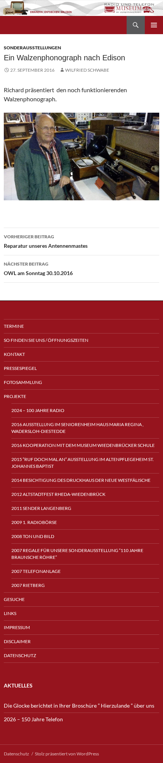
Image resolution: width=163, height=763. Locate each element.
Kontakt (14, 354)
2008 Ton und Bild (32, 536)
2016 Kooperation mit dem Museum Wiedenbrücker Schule (83, 445)
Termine (14, 326)
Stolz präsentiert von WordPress (67, 754)
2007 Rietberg (28, 585)
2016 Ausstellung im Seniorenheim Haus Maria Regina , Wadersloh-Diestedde (77, 428)
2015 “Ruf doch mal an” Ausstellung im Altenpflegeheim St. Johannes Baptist (82, 462)
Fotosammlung (23, 382)
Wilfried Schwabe (87, 70)
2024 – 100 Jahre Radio (37, 410)
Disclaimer (17, 641)
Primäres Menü (154, 25)
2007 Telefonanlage (36, 571)
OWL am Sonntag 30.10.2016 (38, 268)
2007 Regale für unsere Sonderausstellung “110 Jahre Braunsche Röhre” (77, 553)
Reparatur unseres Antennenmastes (46, 241)
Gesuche (14, 599)
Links (10, 613)
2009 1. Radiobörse (34, 522)
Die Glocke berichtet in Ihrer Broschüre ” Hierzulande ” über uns (79, 705)
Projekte (15, 396)
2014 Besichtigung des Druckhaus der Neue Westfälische (80, 480)
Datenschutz (20, 655)
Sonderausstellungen (32, 47)
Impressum (17, 627)
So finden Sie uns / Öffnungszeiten (46, 340)
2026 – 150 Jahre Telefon (33, 719)
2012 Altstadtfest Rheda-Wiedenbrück (58, 494)
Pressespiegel (20, 368)
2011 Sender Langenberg (41, 508)
